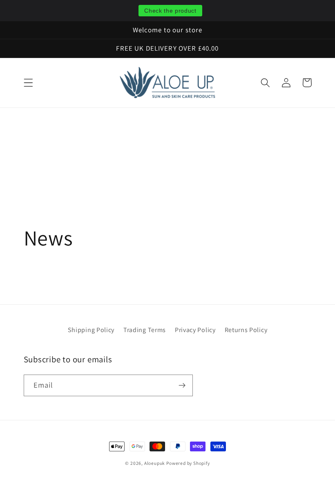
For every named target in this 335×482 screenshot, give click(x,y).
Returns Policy (246, 330)
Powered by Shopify (188, 463)
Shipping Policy (91, 330)
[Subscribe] (182, 386)
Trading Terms (144, 330)
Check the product (170, 10)
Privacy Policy (195, 330)
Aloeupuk (155, 463)
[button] (28, 82)
